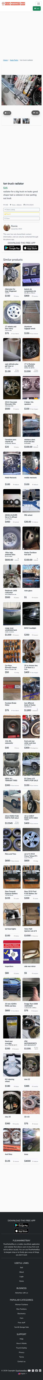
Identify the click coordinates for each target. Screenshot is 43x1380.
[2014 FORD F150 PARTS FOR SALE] (12, 801)
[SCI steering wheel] (12, 1065)
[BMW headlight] (31, 613)
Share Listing (10, 210)
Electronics (22, 1313)
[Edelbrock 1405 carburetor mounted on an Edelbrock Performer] (12, 576)
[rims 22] (31, 1065)
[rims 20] (12, 1102)
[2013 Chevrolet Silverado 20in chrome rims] (12, 387)
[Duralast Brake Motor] (12, 688)
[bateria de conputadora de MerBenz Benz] (31, 274)
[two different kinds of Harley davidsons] (31, 688)
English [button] (23, 1374)
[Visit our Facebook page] (36, 1370)
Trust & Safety (21, 1348)
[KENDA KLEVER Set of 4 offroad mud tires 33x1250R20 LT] (12, 500)
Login (21, 1276)
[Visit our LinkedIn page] (40, 1370)
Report (8, 214)
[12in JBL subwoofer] (12, 726)
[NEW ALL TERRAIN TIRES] (12, 764)
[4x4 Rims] (12, 1139)
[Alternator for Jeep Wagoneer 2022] (12, 274)
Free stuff (21, 1322)
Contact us (21, 1361)
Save (8, 218)
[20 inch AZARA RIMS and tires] (12, 989)
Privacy (21, 1352)
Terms (21, 1357)
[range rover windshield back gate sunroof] (12, 613)
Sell (21, 1267)
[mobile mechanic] (31, 463)
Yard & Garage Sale (21, 1327)
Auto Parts (14, 60)
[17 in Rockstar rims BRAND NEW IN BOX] (31, 349)
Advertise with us (21, 1293)
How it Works (21, 1343)
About (21, 1272)
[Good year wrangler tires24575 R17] (12, 1026)
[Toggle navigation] (39, 4)
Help (21, 1339)
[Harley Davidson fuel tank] (31, 538)
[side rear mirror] (31, 952)
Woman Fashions (21, 1304)
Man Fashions (21, 1309)
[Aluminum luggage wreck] (31, 312)
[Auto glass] (31, 576)
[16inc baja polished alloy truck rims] (12, 538)
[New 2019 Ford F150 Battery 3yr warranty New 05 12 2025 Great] (31, 877)
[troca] (31, 1139)
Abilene (19, 205)
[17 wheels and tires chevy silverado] (12, 312)
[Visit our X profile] (33, 1370)
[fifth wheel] (31, 500)
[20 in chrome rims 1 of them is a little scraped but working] (31, 651)
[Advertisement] (21, 35)
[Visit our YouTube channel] (29, 1370)
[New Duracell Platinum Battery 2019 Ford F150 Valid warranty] (12, 877)
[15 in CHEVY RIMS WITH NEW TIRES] (31, 801)
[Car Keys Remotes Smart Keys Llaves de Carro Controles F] (12, 651)
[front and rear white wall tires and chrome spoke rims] (31, 726)
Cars (21, 1318)
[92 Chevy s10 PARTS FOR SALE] (31, 764)
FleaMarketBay (21, 1370)
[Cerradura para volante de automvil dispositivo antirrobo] (12, 425)
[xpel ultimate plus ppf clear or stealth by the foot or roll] (12, 349)
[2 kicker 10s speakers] (31, 387)
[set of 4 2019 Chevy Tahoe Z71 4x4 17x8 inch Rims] (31, 839)
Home (5, 60)
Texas (14, 205)
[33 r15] (31, 1102)
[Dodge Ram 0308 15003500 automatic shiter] (31, 989)
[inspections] (12, 952)
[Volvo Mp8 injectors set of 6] (31, 914)
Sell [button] (37, 8)
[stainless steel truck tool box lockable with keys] (31, 425)
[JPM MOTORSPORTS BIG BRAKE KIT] (31, 1026)
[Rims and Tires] (12, 839)
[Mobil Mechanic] (12, 463)
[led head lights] (12, 914)
